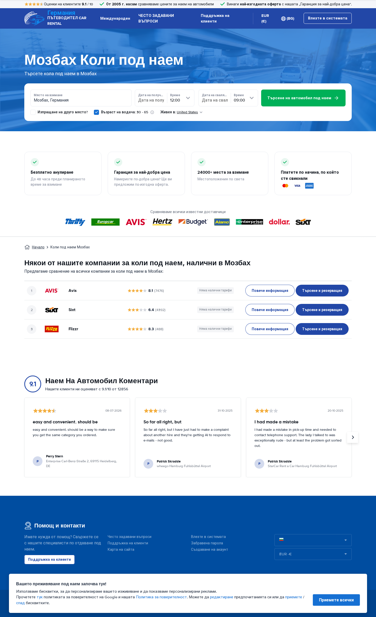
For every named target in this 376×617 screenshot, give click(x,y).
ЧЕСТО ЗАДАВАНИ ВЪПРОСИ (156, 18)
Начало (38, 247)
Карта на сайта (121, 549)
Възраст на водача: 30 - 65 (124, 112)
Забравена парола (207, 543)
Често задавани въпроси (129, 537)
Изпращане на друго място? (62, 112)
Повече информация (270, 290)
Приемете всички (336, 600)
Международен (115, 18)
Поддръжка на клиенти (215, 18)
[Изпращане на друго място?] (33, 112)
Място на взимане (48, 95)
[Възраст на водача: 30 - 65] (96, 112)
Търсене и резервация (322, 290)
